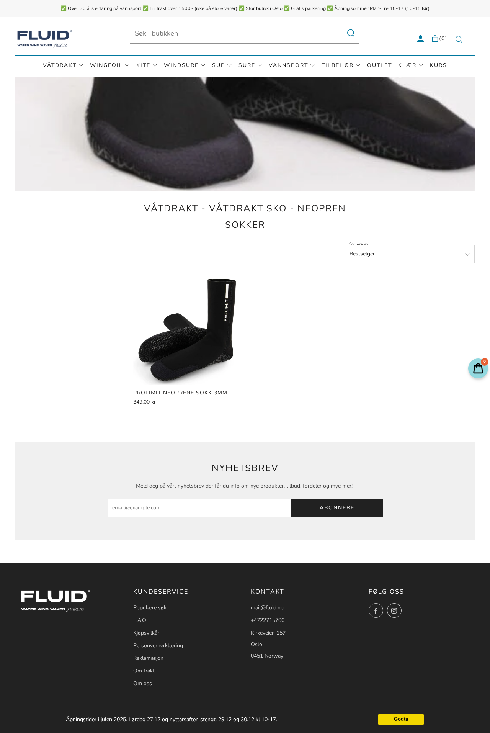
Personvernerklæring (158, 645)
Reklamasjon (148, 658)
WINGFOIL (106, 65)
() (443, 38)
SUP (218, 65)
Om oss (142, 683)
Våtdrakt (60, 65)
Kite (143, 65)
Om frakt (144, 670)
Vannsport (288, 65)
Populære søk (150, 607)
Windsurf (181, 65)
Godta (401, 719)
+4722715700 (267, 620)
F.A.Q (139, 620)
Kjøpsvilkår (146, 632)
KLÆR (407, 65)
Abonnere (337, 507)
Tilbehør (338, 65)
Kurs (438, 65)
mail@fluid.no (267, 607)
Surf (246, 65)
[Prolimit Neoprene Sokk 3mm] (188, 329)
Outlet (379, 65)
